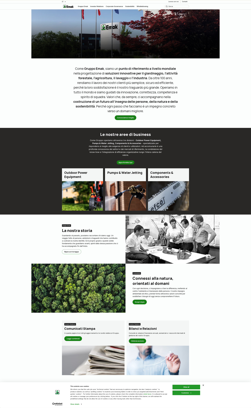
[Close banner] (203, 385)
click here (147, 394)
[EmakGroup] (68, 6)
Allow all (186, 387)
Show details (74, 404)
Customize (185, 393)
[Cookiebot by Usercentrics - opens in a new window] (57, 404)
